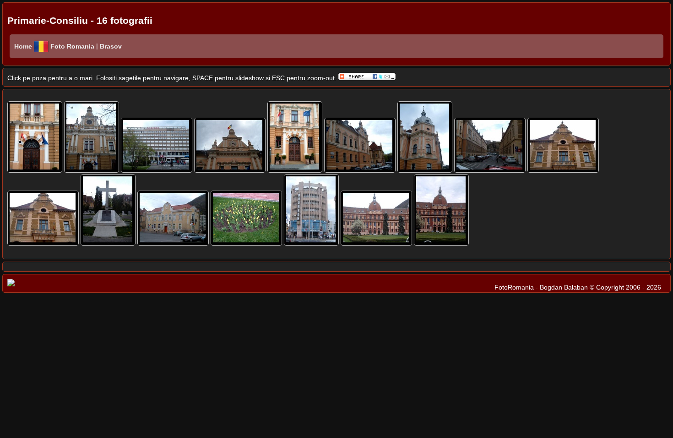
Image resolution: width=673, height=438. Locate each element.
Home (23, 46)
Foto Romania (73, 46)
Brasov (110, 46)
